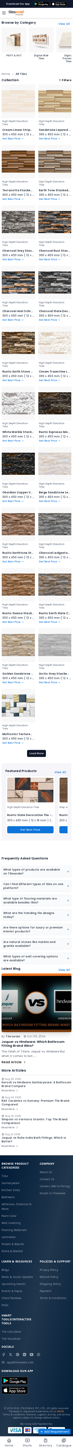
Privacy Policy (49, 1270)
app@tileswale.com (20, 1362)
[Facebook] (3, 1355)
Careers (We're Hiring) (55, 1186)
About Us (46, 1172)
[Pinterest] (17, 1355)
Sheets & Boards (13, 1244)
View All (64, 24)
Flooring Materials (14, 1230)
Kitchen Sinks (11, 1190)
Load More (36, 753)
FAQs (5, 1305)
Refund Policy (49, 1277)
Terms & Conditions (53, 1298)
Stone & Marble (12, 1251)
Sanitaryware (11, 1183)
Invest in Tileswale (52, 1193)
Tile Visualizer (11, 1338)
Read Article (12, 1062)
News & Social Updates (17, 1277)
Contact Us (47, 1179)
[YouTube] (31, 1355)
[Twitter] (10, 1355)
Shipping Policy (50, 1284)
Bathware (8, 1197)
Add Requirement (56, 1432)
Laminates (9, 1237)
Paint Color (9, 1216)
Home (6, 74)
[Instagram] (38, 1355)
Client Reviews (12, 1298)
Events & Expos (12, 1291)
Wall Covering (11, 1223)
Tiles (5, 1176)
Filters (66, 80)
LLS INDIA (58, 1411)
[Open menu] (4, 13)
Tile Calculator (11, 1331)
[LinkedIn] (24, 1355)
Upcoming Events (14, 1284)
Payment (46, 1291)
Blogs (5, 1270)
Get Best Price (30, 830)
